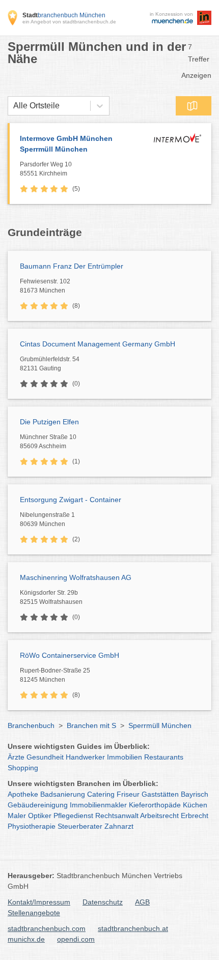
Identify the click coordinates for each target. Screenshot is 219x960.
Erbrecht (194, 815)
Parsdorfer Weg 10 (46, 169)
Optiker (39, 815)
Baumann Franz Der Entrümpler (71, 266)
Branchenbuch (31, 725)
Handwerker (85, 757)
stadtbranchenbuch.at (133, 928)
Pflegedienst (73, 815)
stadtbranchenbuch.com (47, 928)
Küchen (195, 805)
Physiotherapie (32, 826)
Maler (17, 815)
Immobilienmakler (98, 805)
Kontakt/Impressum (39, 902)
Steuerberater (80, 826)
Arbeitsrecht (159, 815)
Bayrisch (194, 794)
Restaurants (163, 757)
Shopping (23, 768)
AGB (142, 902)
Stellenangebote (34, 913)
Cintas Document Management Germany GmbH (97, 344)
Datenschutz (103, 902)
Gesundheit (45, 757)
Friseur (128, 794)
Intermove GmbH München (66, 143)
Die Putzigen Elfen (49, 422)
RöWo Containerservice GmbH (69, 655)
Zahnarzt (118, 826)
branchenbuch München (63, 15)
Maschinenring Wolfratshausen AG (75, 577)
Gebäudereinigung (38, 805)
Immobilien (124, 757)
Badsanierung (62, 794)
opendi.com (76, 939)
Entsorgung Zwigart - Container (70, 500)
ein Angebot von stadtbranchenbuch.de (69, 21)
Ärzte (16, 757)
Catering (101, 794)
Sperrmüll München (159, 725)
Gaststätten (160, 794)
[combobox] (13, 106)
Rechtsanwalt (117, 815)
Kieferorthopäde (155, 805)
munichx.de (26, 939)
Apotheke (23, 794)
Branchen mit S (91, 725)
